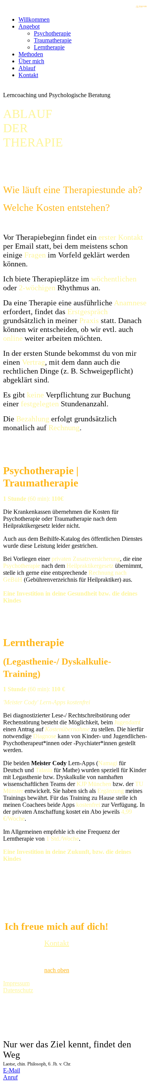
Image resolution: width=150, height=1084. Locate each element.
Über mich (31, 61)
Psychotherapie (52, 33)
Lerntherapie (49, 47)
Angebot (29, 26)
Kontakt (28, 75)
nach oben (56, 970)
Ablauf (26, 68)
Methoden (30, 54)
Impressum (16, 983)
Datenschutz (18, 990)
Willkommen (34, 19)
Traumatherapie (53, 40)
